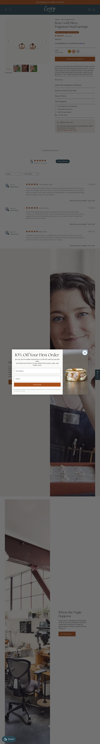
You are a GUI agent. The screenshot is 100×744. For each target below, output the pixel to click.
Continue (37, 385)
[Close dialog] (84, 352)
